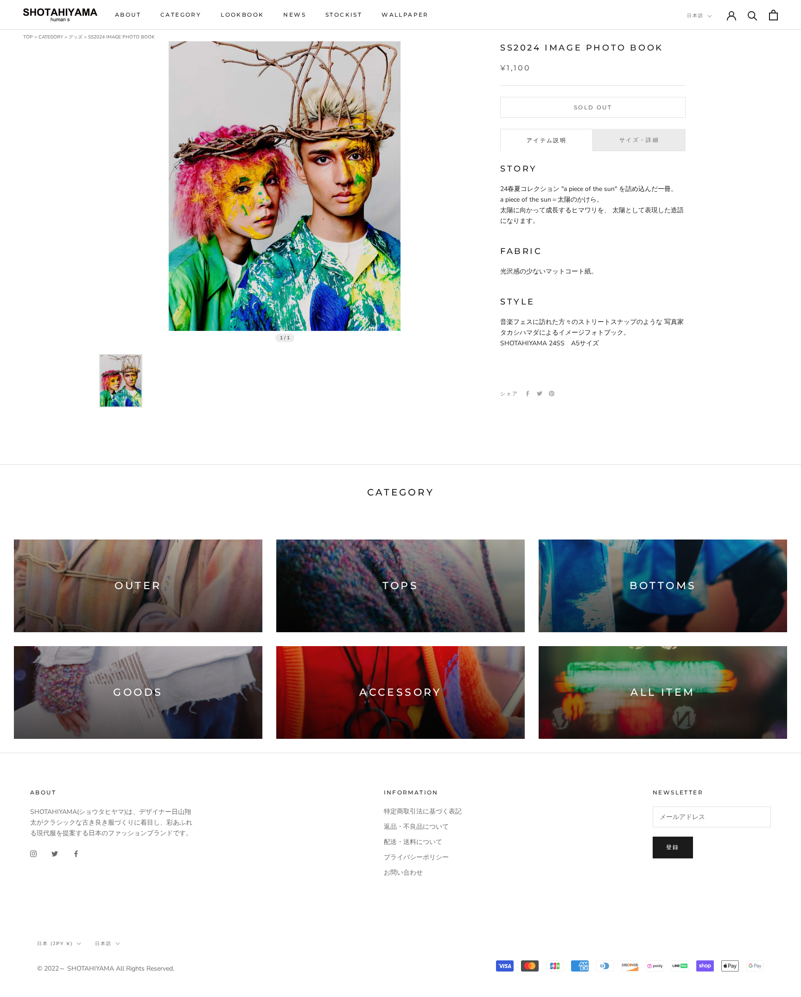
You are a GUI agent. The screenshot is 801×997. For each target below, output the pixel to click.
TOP (28, 37)
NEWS (294, 14)
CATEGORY (180, 14)
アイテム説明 (546, 140)
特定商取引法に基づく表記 (423, 811)
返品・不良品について (416, 826)
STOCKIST (343, 14)
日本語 (695, 16)
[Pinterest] (551, 393)
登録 (673, 847)
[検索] (752, 15)
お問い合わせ (403, 872)
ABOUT (128, 14)
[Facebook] (527, 393)
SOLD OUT (593, 107)
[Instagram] (33, 853)
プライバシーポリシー (416, 857)
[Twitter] (539, 393)
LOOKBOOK (242, 14)
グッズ (76, 37)
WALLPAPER (405, 14)
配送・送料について (413, 842)
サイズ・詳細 (639, 140)
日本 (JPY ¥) (55, 943)
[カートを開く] (773, 15)
